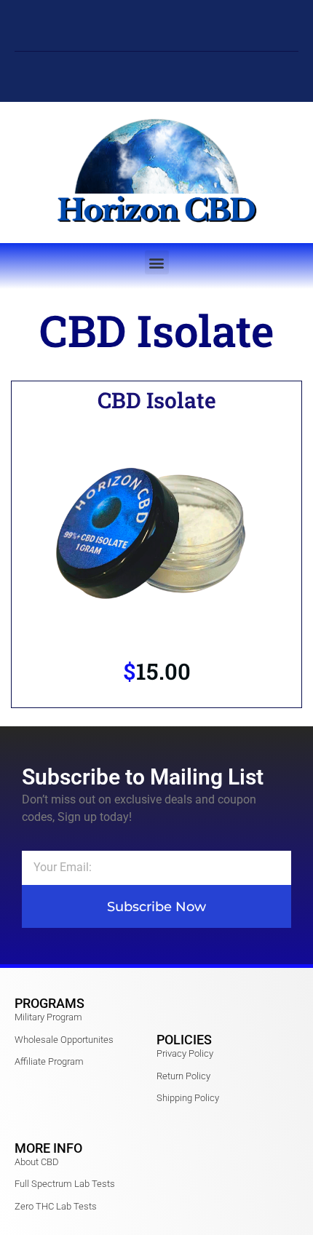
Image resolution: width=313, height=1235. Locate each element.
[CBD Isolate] (156, 530)
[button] (157, 262)
